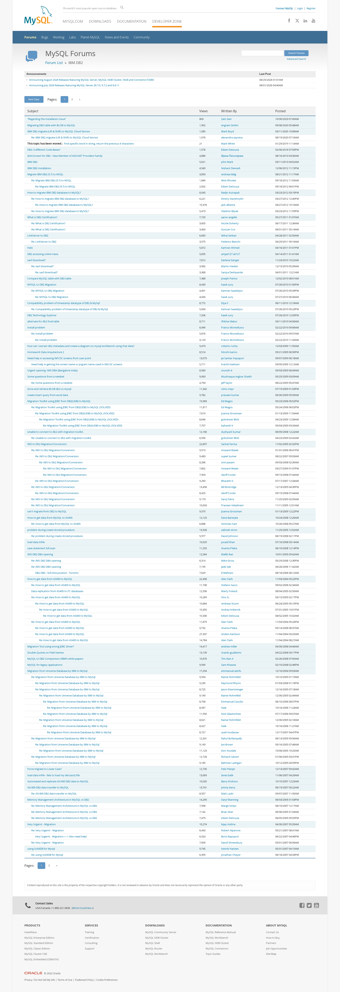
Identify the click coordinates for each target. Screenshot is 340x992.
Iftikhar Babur (229, 321)
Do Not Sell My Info (44, 979)
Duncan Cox (228, 229)
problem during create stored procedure (51, 530)
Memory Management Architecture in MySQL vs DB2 (58, 799)
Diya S (224, 303)
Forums (30, 37)
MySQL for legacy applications (44, 665)
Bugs (44, 37)
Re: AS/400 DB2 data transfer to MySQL (54, 793)
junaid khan (228, 542)
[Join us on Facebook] (287, 21)
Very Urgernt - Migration (41, 824)
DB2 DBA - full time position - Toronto (57, 573)
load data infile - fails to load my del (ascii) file (53, 775)
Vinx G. (225, 597)
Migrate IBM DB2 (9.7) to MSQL (45, 174)
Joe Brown (227, 744)
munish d (226, 370)
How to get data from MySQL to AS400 (49, 517)
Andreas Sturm (230, 603)
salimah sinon (229, 530)
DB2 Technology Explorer (41, 315)
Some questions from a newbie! (45, 376)
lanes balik (227, 775)
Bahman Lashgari (231, 763)
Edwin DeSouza (230, 186)
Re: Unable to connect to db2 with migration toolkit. (61, 438)
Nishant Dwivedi (230, 168)
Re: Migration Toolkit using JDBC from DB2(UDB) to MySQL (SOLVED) (70, 407)
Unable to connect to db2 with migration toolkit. (55, 432)
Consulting (91, 943)
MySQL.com (73, 21)
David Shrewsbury (231, 842)
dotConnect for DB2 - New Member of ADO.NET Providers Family (65, 156)
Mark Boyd (227, 131)
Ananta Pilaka (229, 548)
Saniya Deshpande (232, 272)
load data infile (36, 542)
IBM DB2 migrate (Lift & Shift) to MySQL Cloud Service (58, 131)
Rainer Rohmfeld (231, 677)
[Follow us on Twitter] (309, 907)
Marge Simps (228, 806)
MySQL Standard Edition (38, 943)
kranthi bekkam (230, 364)
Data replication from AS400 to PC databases (57, 591)
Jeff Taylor (226, 383)
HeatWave (30, 932)
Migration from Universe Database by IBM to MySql (57, 671)
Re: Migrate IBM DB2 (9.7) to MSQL (51, 180)
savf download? (36, 260)
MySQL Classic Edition (37, 948)
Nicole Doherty (230, 223)
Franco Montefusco (232, 327)
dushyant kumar (231, 432)
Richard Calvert (230, 756)
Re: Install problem (42, 333)
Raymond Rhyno (231, 683)
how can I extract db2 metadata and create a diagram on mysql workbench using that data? (80, 346)
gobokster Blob (230, 419)
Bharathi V (227, 481)
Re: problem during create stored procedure (57, 536)
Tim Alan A (227, 658)
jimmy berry (228, 787)
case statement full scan (41, 548)
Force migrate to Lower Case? (44, 769)
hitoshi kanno (229, 352)
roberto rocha (229, 346)
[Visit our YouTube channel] (312, 21)
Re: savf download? (42, 266)
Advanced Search (296, 58)
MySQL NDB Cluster (156, 937)
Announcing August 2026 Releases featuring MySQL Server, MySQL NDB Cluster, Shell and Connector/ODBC (91, 80)
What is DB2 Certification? (42, 217)
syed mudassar (230, 732)
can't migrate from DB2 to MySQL (47, 511)
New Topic (34, 99)
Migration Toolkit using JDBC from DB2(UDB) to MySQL (59, 401)
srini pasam (228, 462)
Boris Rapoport (230, 836)
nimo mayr (227, 389)
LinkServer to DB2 (37, 235)
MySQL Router (153, 948)
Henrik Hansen (230, 848)
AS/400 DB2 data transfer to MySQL (48, 787)
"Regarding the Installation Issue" (46, 119)
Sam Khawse (228, 665)
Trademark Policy (84, 979)
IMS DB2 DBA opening (40, 554)
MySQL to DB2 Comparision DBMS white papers (55, 658)
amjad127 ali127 (230, 254)
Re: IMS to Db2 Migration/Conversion (53, 450)
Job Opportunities (276, 948)
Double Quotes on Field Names (45, 652)
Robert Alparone (230, 830)
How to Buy (273, 937)
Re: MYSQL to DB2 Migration (47, 290)
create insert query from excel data (47, 395)
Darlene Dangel (230, 260)
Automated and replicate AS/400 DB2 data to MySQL (58, 781)
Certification (92, 937)
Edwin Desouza (230, 149)
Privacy (28, 979)
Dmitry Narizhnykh (232, 198)
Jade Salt (226, 566)
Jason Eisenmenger (232, 689)
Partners (271, 943)
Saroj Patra (227, 499)
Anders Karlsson (230, 634)
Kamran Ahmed (230, 247)
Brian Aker (227, 812)
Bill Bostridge (228, 487)
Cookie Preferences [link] (107, 979)
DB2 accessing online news (42, 254)
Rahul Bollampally (231, 738)
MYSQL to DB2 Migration (41, 284)
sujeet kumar (229, 456)
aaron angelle (229, 217)
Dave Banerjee (229, 517)
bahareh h (227, 425)
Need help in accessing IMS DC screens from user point (59, 358)
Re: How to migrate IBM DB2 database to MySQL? (60, 198)
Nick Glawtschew (231, 714)
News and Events (117, 37)
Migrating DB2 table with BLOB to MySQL (51, 125)
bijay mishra (228, 824)
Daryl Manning (229, 799)
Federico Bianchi (230, 241)
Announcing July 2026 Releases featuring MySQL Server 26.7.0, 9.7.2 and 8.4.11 (74, 85)
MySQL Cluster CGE (35, 954)
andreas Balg (228, 174)
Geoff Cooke (228, 475)
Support (89, 948)
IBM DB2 (32, 162)
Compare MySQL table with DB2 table (49, 278)
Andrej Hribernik (230, 609)
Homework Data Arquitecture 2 (45, 352)
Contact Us (272, 932)
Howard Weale (229, 450)
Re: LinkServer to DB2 (43, 241)
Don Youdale (228, 750)
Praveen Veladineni (232, 505)
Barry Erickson (229, 781)
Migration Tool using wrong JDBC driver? (50, 646)
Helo (30, 247)
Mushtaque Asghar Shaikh (236, 376)
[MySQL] (38, 16)
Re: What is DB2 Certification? (48, 223)
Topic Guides (213, 954)
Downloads (100, 21)
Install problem (36, 327)
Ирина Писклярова (232, 156)
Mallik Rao (227, 554)
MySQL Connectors (217, 948)
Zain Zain (226, 119)
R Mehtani (227, 573)
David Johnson (229, 536)
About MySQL (276, 925)
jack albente (228, 205)
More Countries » (83, 908)
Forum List (54, 62)
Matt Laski (227, 793)
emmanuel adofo (231, 671)
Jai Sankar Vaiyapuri (232, 358)
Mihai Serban (229, 235)
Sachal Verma (229, 444)
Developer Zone (167, 21)
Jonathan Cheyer (231, 855)
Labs (72, 37)
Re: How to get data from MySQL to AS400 (55, 524)
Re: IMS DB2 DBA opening (46, 560)
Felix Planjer (228, 769)
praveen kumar (230, 395)
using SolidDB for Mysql (41, 848)
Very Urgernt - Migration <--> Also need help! (61, 836)
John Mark (227, 162)
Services (91, 925)
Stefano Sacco (229, 585)
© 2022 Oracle (52, 973)
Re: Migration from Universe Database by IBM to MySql (63, 677)
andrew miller (229, 646)
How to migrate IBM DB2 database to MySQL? (54, 192)
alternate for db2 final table (43, 321)
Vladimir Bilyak (229, 211)
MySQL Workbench (156, 954)
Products (32, 925)
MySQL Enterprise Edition (39, 937)
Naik (223, 707)
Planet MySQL (90, 37)
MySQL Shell (152, 943)
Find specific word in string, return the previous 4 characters (99, 143)
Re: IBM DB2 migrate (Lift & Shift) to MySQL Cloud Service (64, 137)
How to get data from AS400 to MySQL (49, 579)
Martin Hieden (229, 266)
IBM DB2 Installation (39, 168)
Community (142, 37)
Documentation (131, 21)
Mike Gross (227, 560)
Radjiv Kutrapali (230, 192)
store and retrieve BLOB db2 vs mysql (49, 389)
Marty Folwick (229, 591)
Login (300, 8)
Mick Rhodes (228, 180)
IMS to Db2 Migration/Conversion (47, 444)
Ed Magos (227, 401)
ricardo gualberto (231, 652)
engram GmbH (229, 125)
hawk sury (227, 284)
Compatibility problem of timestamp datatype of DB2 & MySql (63, 303)
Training (89, 932)
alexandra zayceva (232, 137)
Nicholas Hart (229, 524)
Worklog (58, 37)
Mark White (228, 143)
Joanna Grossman (231, 413)
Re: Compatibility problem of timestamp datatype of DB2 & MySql (69, 309)
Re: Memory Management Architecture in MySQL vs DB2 (64, 806)
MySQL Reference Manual (221, 932)
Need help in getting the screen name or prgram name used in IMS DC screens (76, 364)
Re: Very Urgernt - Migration (47, 830)
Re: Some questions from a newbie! (51, 383)
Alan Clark (227, 579)
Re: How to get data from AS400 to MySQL (55, 585)
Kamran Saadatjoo (232, 290)
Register (311, 8)
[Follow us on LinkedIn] (304, 21)
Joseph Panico (229, 278)
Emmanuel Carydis (232, 701)
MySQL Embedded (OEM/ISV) (41, 959)
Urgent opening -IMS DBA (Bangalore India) (52, 370)
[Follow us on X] (295, 21)
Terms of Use (65, 979)
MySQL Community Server (160, 932)
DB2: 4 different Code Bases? (43, 149)
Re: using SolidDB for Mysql (47, 855)
